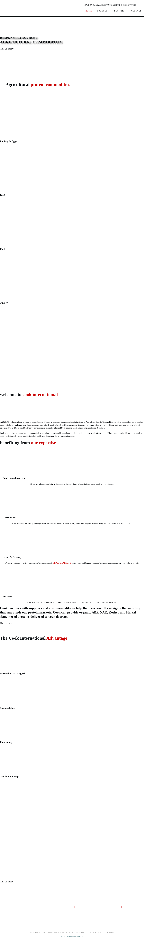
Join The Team (98, 907)
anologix (80, 936)
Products (67, 907)
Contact (114, 907)
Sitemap (110, 932)
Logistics (82, 907)
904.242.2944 (17, 57)
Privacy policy (96, 932)
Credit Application (134, 907)
